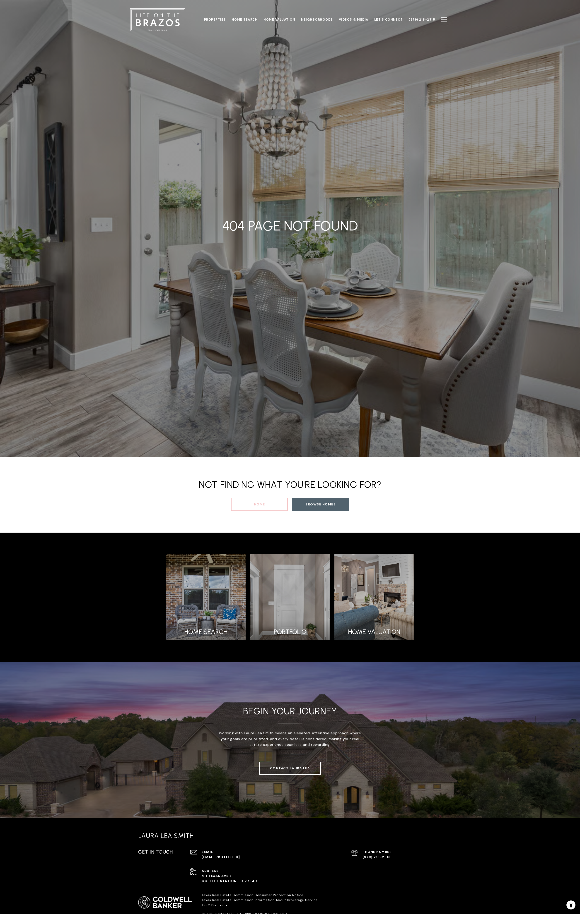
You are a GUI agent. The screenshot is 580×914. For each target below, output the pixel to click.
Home (259, 504)
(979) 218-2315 (376, 857)
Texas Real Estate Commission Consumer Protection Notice (252, 895)
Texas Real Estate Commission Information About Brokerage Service (260, 900)
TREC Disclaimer (216, 905)
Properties (215, 20)
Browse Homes (320, 504)
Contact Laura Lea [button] (290, 768)
